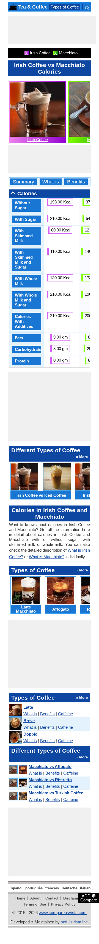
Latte (28, 707)
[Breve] (15, 724)
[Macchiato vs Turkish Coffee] (18, 796)
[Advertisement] (52, 30)
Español (16, 888)
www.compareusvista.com (63, 912)
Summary (23, 182)
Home (20, 898)
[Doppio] (15, 737)
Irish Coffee (37, 139)
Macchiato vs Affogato (50, 766)
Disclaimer (72, 898)
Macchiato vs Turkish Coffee (56, 793)
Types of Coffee (65, 7)
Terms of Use (35, 904)
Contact (51, 898)
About (35, 898)
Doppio (30, 734)
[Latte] (15, 710)
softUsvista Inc (74, 922)
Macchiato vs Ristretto (50, 779)
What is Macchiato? (46, 556)
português (34, 888)
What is (50, 182)
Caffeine (65, 713)
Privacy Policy (63, 904)
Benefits (76, 182)
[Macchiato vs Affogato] (18, 769)
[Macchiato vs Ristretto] (18, 782)
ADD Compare (88, 897)
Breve (29, 720)
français (52, 888)
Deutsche (69, 888)
